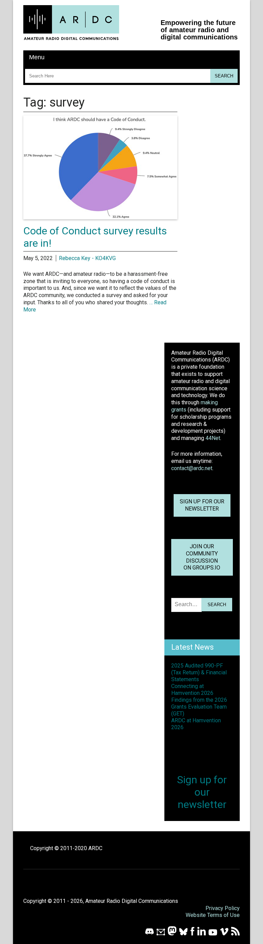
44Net (212, 438)
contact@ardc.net (191, 468)
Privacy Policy (222, 908)
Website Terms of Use (213, 915)
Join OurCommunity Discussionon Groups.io (202, 557)
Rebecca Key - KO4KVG (87, 258)
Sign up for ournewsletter (202, 505)
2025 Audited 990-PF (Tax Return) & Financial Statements (199, 672)
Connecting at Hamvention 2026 (192, 689)
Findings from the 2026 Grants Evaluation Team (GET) (199, 707)
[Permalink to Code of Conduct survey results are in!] (100, 217)
